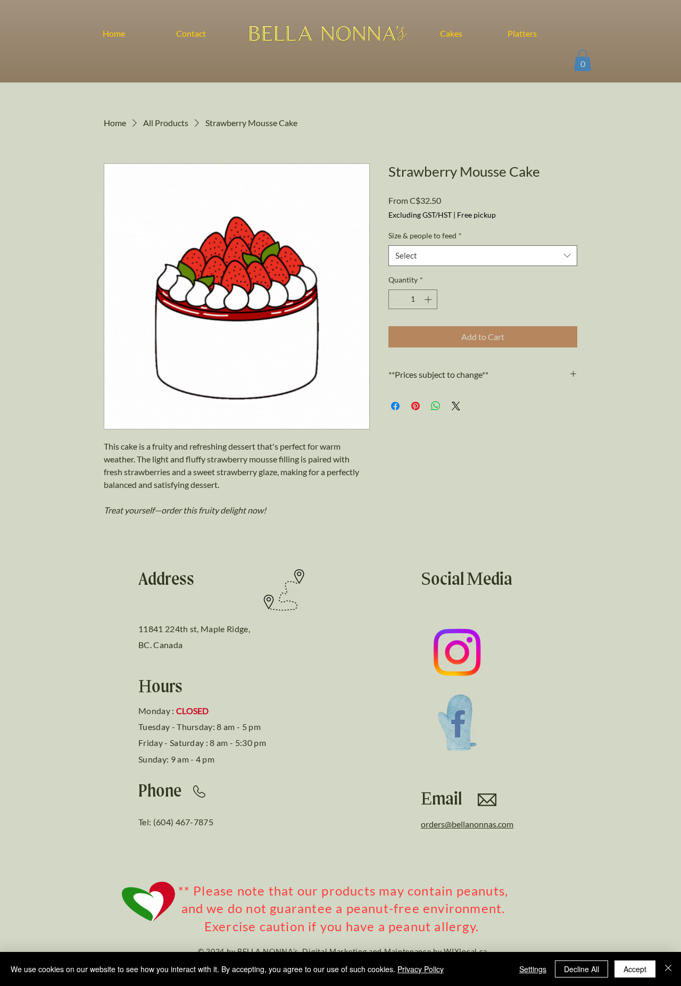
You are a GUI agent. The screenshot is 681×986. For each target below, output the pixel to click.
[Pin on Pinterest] (415, 406)
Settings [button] (532, 969)
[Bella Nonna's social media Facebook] (457, 722)
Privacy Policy (420, 969)
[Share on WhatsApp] (435, 406)
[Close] (668, 968)
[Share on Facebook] (395, 406)
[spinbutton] (412, 299)
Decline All (581, 969)
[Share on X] (456, 406)
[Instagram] (457, 652)
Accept (635, 969)
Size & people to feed (425, 235)
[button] (583, 60)
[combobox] (482, 255)
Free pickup (476, 214)
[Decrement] (396, 299)
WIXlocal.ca (465, 951)
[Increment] (429, 299)
